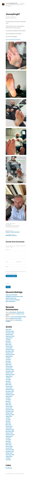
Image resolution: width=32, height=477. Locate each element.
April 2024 (8, 363)
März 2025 (8, 344)
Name (7, 261)
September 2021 (10, 414)
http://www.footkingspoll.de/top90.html (13, 39)
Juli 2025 (8, 339)
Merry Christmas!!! (10, 301)
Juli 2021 (8, 418)
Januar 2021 (9, 428)
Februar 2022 (9, 406)
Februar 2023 (9, 386)
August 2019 (9, 456)
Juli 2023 (8, 378)
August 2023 (9, 376)
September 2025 (10, 336)
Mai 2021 (8, 421)
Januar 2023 (9, 388)
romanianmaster (15, 226)
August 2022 (9, 396)
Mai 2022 (8, 401)
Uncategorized (9, 224)
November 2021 (10, 411)
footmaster (17, 225)
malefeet (11, 226)
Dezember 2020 (10, 429)
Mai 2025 (8, 341)
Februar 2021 (9, 426)
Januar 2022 (9, 408)
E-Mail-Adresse (19, 261)
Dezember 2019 (10, 449)
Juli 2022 (8, 398)
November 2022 (10, 391)
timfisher (8, 16)
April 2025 (8, 343)
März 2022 (8, 404)
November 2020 (10, 431)
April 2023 (8, 383)
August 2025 (9, 338)
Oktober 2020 (9, 433)
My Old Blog (9, 468)
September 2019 (10, 454)
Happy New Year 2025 (15, 318)
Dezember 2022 (10, 389)
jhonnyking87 (8, 226)
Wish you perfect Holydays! (13, 299)
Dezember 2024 (10, 349)
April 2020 (8, 443)
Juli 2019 (8, 458)
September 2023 (10, 374)
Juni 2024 (8, 359)
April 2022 (8, 403)
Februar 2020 (9, 446)
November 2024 (10, 351)
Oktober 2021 (9, 413)
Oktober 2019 (9, 453)
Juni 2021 (8, 419)
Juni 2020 (8, 439)
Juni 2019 (8, 459)
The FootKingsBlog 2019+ (12, 3)
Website (7, 266)
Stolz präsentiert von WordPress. (19, 473)
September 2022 (10, 394)
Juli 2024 (8, 358)
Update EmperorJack (11, 298)
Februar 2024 (9, 366)
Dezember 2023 (10, 369)
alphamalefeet (9, 225)
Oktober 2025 (9, 334)
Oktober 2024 (9, 353)
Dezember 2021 (10, 409)
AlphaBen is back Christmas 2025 (14, 296)
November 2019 (10, 451)
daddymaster (14, 225)
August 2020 (9, 436)
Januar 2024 (9, 368)
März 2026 (8, 329)
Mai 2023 (8, 381)
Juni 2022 (8, 399)
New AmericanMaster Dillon (19, 316)
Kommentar (8, 249)
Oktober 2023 (9, 373)
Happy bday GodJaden (11, 294)
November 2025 (10, 333)
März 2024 (8, 364)
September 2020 (10, 434)
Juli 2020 (8, 438)
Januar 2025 (9, 348)
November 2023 (10, 371)
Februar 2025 (9, 346)
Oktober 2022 (9, 393)
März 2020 (8, 444)
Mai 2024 (8, 361)
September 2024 (10, 354)
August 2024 (9, 356)
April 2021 (8, 423)
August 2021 (9, 416)
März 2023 (8, 384)
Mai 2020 (8, 441)
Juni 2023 (8, 379)
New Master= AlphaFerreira (17, 312)
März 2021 (8, 424)
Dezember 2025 (10, 331)
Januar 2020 (9, 448)
